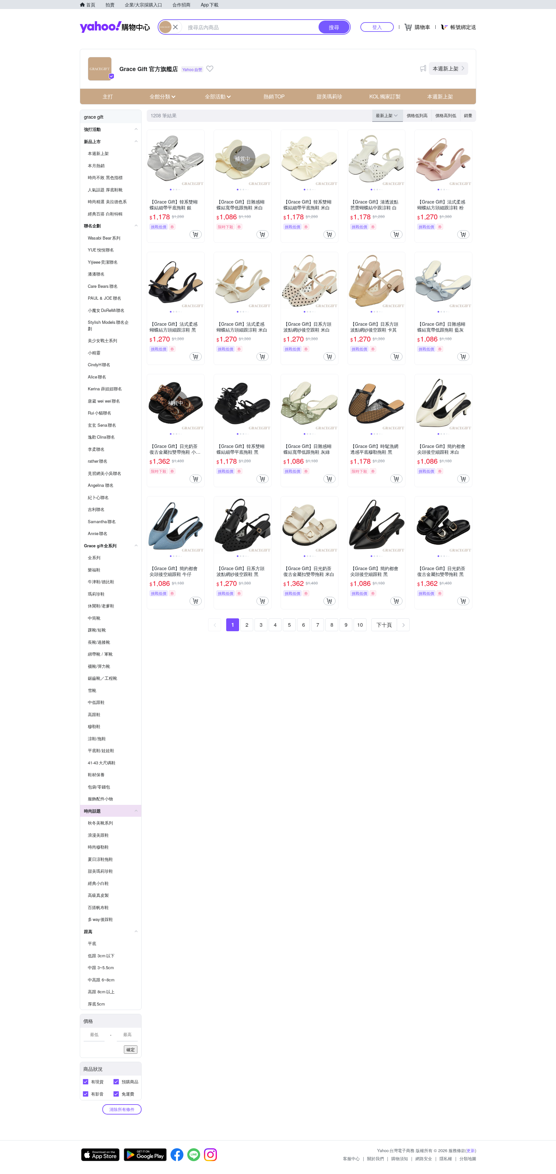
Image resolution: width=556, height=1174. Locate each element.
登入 (377, 26)
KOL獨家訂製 (385, 96)
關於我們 (375, 1158)
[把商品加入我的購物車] (196, 234)
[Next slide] (200, 158)
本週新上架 (446, 68)
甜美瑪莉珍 (329, 96)
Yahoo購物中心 (115, 27)
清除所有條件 (121, 1109)
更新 (471, 1150)
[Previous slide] (151, 158)
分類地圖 (467, 1158)
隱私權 (446, 1158)
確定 (130, 1049)
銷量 (468, 115)
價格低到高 (417, 115)
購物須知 (399, 1158)
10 (360, 624)
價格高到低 (445, 115)
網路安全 (423, 1158)
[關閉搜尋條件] (175, 27)
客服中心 (351, 1158)
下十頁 (384, 624)
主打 (108, 96)
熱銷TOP (274, 96)
